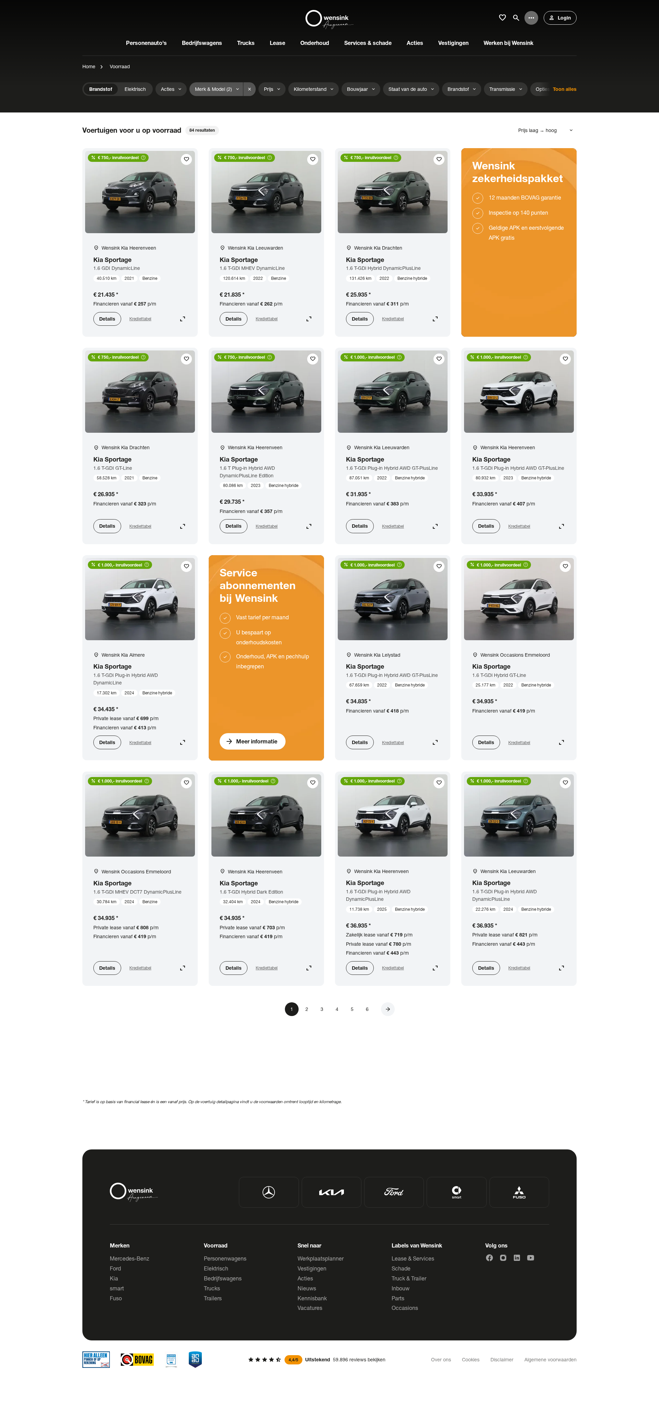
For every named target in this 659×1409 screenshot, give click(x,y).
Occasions (405, 1307)
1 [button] (291, 1009)
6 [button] (367, 1009)
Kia (114, 1278)
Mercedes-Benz (129, 1258)
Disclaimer (501, 1359)
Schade (401, 1268)
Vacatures (310, 1307)
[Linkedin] (517, 1258)
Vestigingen (312, 1268)
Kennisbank (312, 1298)
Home (88, 66)
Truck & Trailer (409, 1278)
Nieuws (307, 1288)
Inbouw (400, 1288)
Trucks (212, 1288)
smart (117, 1288)
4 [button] (337, 1009)
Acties (305, 1278)
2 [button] (306, 1009)
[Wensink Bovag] (137, 1359)
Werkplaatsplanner (321, 1258)
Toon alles (565, 89)
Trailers (213, 1298)
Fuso (116, 1298)
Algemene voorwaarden (550, 1359)
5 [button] (352, 1009)
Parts (398, 1298)
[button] (388, 1009)
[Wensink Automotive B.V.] (329, 17)
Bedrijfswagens (223, 1278)
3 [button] (322, 1009)
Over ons (441, 1359)
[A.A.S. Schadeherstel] (195, 1359)
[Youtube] (531, 1258)
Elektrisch (216, 1268)
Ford (115, 1268)
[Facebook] (489, 1258)
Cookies (470, 1359)
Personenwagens (225, 1258)
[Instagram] (503, 1258)
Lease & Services (413, 1258)
